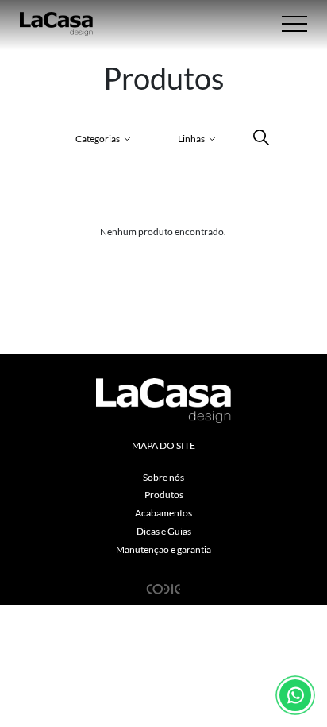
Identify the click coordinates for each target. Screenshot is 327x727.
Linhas (191, 139)
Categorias (97, 139)
